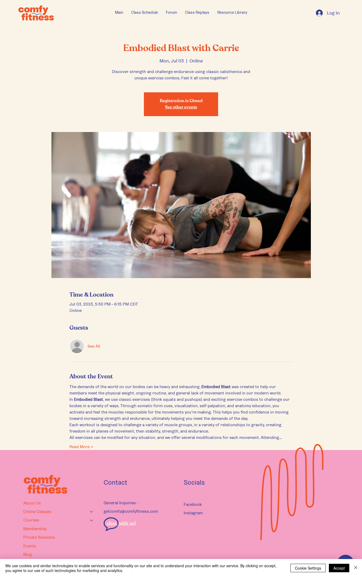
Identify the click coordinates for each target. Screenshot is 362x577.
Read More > (81, 446)
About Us (32, 503)
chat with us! (121, 523)
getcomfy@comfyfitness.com (131, 511)
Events (29, 546)
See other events (181, 107)
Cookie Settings (308, 568)
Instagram (193, 513)
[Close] (355, 568)
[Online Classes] (91, 511)
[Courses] (91, 520)
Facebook (193, 504)
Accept (339, 568)
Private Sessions (39, 537)
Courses (31, 520)
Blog (27, 554)
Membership (35, 528)
